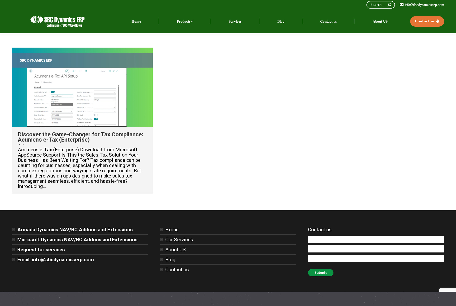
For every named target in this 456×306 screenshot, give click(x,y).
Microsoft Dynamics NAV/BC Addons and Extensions (77, 239)
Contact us (177, 269)
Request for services (41, 249)
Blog (170, 259)
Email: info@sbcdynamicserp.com (55, 259)
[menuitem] (136, 21)
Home (172, 229)
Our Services (179, 239)
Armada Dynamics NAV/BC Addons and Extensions (75, 229)
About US (175, 249)
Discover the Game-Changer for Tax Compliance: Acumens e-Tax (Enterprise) (80, 137)
